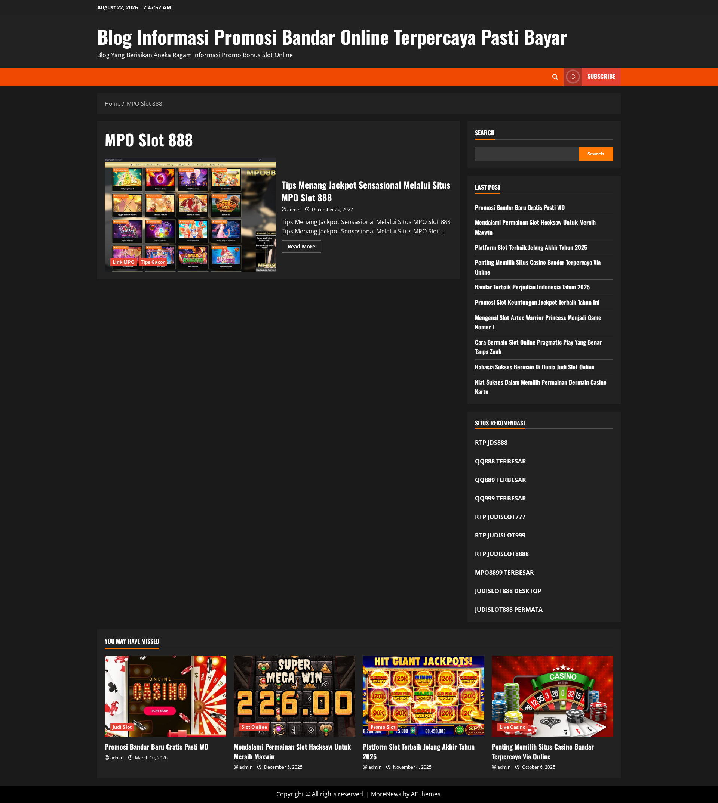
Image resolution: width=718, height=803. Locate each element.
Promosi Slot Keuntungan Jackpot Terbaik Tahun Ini (537, 302)
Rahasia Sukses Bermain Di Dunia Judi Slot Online (535, 366)
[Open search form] (555, 76)
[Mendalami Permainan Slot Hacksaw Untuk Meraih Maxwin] (294, 696)
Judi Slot (122, 727)
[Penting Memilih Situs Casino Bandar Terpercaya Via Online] (552, 696)
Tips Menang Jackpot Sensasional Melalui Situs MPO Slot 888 (190, 215)
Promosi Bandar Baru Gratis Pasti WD (520, 207)
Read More (304, 247)
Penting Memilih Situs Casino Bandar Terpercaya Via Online (543, 751)
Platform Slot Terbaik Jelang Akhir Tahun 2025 (531, 247)
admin (293, 209)
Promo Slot (383, 727)
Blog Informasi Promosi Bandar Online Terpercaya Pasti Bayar (332, 36)
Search (485, 132)
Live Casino (512, 727)
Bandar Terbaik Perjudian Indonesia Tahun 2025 (532, 286)
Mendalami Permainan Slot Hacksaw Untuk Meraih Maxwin (292, 751)
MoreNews (386, 794)
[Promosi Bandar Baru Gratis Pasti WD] (165, 696)
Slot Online (254, 727)
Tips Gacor (153, 262)
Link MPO (124, 262)
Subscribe (601, 76)
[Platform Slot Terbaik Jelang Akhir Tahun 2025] (423, 696)
